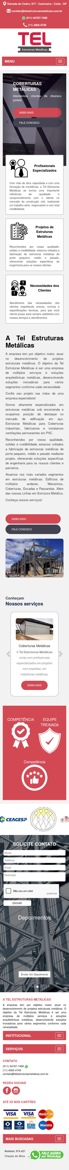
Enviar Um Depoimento (34, 959)
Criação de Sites (15, 1141)
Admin (47, 1141)
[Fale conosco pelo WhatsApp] (46, 1155)
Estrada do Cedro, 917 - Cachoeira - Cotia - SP (37, 4)
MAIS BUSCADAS (19, 1124)
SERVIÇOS (14, 1034)
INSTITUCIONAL (18, 1020)
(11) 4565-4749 (36, 25)
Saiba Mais (26, 124)
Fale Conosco (29, 134)
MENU (10, 61)
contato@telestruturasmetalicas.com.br (36, 11)
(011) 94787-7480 (36, 18)
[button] (7, 119)
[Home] (34, 42)
